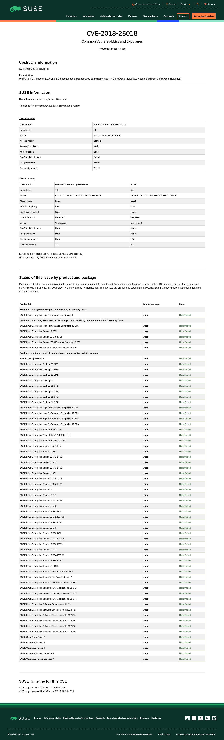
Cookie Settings (164, 734)
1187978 (47, 254)
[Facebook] (194, 718)
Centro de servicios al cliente (147, 4)
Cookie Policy (210, 734)
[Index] (114, 48)
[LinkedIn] (207, 718)
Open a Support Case (25, 734)
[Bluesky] (214, 718)
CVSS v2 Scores (27, 118)
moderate (65, 105)
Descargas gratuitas (204, 16)
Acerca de (100, 718)
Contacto (183, 16)
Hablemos (156, 718)
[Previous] (104, 48)
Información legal (52, 718)
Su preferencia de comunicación (122, 718)
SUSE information (34, 92)
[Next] (122, 48)
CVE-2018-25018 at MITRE (34, 69)
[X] (200, 718)
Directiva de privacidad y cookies (188, 734)
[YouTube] (187, 718)
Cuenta (172, 4)
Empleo (37, 718)
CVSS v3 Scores (27, 178)
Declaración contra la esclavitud (78, 718)
